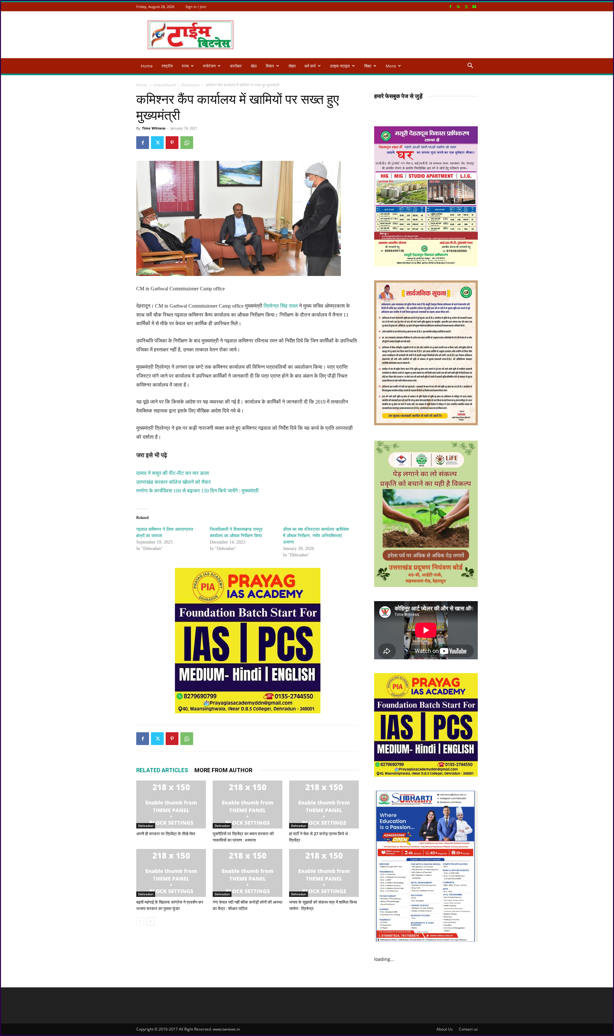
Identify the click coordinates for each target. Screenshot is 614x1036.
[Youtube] (474, 6)
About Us (445, 1029)
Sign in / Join (195, 6)
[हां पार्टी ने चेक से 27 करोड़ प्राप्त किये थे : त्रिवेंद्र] (324, 804)
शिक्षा (367, 66)
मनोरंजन (209, 66)
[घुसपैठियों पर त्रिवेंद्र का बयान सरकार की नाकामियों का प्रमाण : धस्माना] (247, 804)
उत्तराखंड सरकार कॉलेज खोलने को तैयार (173, 482)
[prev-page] (140, 921)
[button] (470, 66)
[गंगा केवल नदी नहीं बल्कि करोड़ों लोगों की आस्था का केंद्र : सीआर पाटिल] (247, 873)
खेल (254, 66)
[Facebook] (450, 6)
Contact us (468, 1029)
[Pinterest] (172, 142)
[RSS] (458, 6)
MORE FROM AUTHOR (223, 770)
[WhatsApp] (186, 142)
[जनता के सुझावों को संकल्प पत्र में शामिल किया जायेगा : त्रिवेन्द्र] (324, 873)
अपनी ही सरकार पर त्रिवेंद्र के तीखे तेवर (165, 833)
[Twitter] (466, 6)
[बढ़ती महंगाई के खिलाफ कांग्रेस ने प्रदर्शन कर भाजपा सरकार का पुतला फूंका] (171, 873)
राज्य (185, 66)
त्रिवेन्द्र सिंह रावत (281, 306)
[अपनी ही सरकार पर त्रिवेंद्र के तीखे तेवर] (171, 804)
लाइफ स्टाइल (340, 66)
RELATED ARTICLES (162, 770)
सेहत (291, 66)
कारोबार (236, 66)
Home (147, 66)
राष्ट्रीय (167, 66)
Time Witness (153, 128)
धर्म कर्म (310, 66)
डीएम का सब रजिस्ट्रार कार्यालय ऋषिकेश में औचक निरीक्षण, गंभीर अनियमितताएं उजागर (316, 536)
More (391, 66)
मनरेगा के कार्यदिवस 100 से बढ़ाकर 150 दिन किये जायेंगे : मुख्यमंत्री (197, 490)
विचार (270, 66)
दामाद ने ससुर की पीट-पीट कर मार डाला (172, 473)
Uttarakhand (164, 85)
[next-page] (150, 921)
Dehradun (191, 85)
